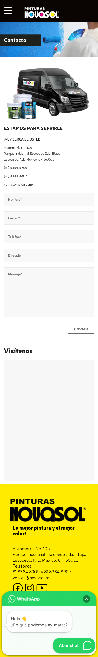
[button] (9, 11)
